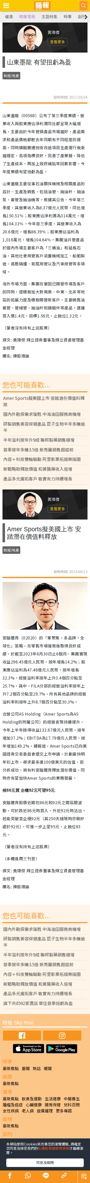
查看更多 (57, 41)
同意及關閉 (45, 1162)
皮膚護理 (45, 1111)
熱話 (37, 1068)
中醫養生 (72, 1099)
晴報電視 (27, 17)
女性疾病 (11, 1111)
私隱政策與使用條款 (53, 1148)
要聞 (26, 1068)
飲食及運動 (32, 1099)
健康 (9, 17)
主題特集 (50, 17)
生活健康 (53, 1099)
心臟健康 (34, 1105)
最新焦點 (11, 1068)
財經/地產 (11, 75)
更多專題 (64, 1111)
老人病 (28, 1111)
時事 (68, 17)
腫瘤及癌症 (13, 1105)
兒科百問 (72, 1105)
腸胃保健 (53, 1105)
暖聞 (48, 1068)
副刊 (82, 17)
